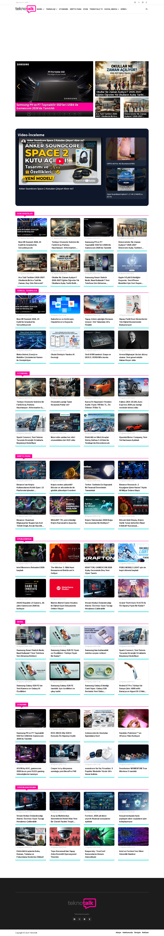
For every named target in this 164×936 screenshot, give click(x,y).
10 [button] (74, 114)
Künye (118, 932)
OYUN (85, 9)
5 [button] (49, 114)
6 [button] (54, 114)
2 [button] (34, 114)
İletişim (137, 932)
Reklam (145, 932)
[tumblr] (89, 919)
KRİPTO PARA (75, 9)
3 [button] (39, 114)
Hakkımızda (128, 932)
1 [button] (29, 114)
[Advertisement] (82, 38)
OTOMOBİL (63, 9)
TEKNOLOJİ (51, 9)
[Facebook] (74, 919)
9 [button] (69, 114)
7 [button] (59, 114)
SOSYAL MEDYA (111, 9)
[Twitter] (79, 919)
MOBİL (40, 9)
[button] (18, 86)
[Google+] (84, 919)
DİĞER (123, 9)
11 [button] (79, 114)
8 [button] (64, 114)
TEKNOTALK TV (96, 9)
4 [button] (44, 114)
